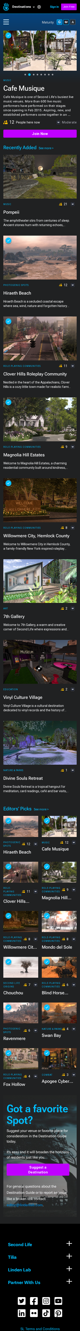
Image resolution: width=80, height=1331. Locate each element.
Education (10, 689)
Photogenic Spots (16, 285)
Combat (47, 1075)
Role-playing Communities (22, 80)
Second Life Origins (11, 985)
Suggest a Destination (38, 1169)
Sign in (54, 6)
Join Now (40, 134)
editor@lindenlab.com (25, 1205)
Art (5, 608)
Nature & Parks (13, 770)
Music (7, 204)
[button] (24, 6)
